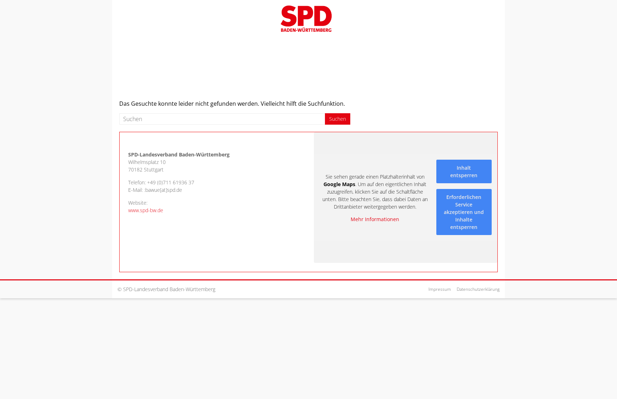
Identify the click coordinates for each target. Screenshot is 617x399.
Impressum (439, 289)
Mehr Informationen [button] (375, 219)
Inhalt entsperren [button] (463, 171)
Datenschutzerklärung (478, 289)
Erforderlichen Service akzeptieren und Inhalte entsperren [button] (464, 212)
